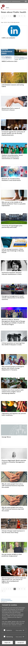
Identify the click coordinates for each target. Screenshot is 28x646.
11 (21, 16)
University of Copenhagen (6, 600)
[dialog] (14, 624)
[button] (25, 1)
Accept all (21, 642)
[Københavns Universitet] (3, 7)
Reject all (7, 642)
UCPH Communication (6, 599)
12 (24, 16)
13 (2, 18)
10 (19, 16)
